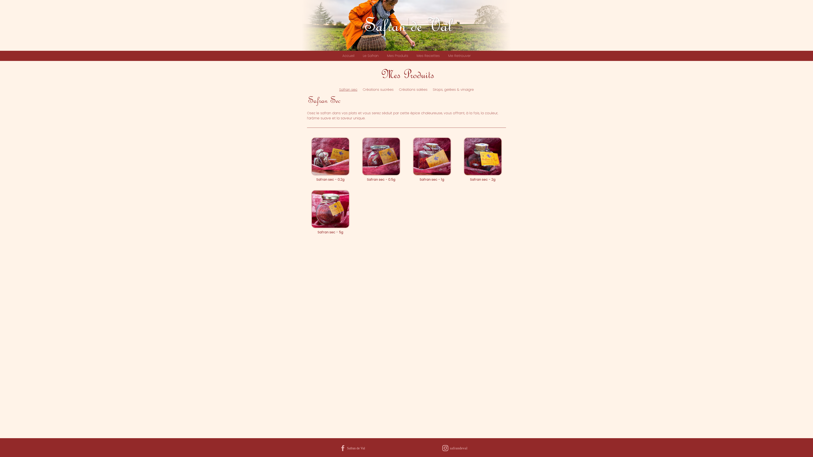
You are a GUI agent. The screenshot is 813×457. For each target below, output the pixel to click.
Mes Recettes (428, 55)
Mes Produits (397, 55)
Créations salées (413, 89)
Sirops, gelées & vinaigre (453, 89)
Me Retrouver (459, 55)
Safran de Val (406, 24)
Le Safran (371, 55)
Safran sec (348, 89)
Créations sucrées (378, 89)
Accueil (348, 55)
